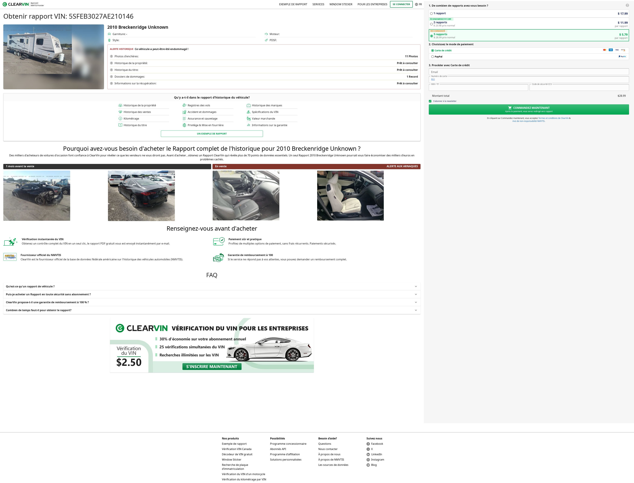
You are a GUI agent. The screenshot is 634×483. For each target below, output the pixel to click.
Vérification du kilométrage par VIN (244, 479)
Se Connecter (401, 4)
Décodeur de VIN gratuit (237, 454)
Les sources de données (333, 465)
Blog (374, 465)
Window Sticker (341, 4)
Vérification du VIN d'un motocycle (243, 474)
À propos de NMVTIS (331, 459)
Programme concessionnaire (288, 444)
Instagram (377, 459)
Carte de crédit (443, 50)
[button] (111, 56)
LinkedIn (376, 454)
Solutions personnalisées (285, 459)
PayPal (438, 56)
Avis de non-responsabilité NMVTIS (528, 121)
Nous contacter (328, 449)
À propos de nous (329, 454)
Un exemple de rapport (212, 133)
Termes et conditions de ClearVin (553, 118)
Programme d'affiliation (285, 454)
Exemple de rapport (234, 444)
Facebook (377, 444)
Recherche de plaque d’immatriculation (235, 467)
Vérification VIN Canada (236, 449)
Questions (324, 444)
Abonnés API (278, 449)
